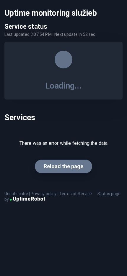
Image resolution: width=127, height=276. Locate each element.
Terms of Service (75, 193)
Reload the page (63, 166)
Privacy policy (43, 193)
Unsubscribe (16, 193)
